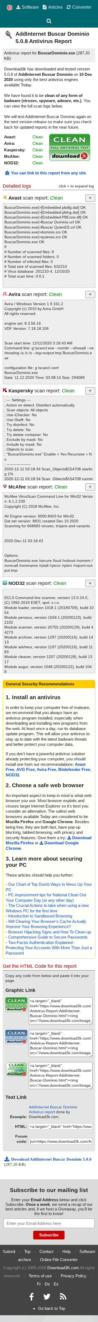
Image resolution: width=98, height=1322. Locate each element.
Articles (55, 7)
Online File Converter (59, 1259)
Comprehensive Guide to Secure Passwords (48, 937)
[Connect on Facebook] (31, 1298)
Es (56, 1284)
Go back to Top (51, 1308)
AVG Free (25, 769)
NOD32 (12, 775)
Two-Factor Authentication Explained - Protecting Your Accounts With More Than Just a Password (49, 947)
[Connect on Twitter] (46, 1298)
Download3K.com (63, 1267)
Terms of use (40, 1276)
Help (66, 1251)
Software (30, 7)
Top (27, 1251)
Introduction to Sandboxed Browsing (40, 916)
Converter (81, 7)
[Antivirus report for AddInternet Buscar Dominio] (69, 159)
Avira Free (46, 769)
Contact (46, 1251)
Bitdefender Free (74, 769)
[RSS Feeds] (63, 1298)
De (47, 1284)
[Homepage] (9, 8)
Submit (9, 1251)
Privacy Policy (73, 1276)
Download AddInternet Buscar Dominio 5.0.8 (51, 1159)
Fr (39, 1284)
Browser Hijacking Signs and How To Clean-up (49, 932)
